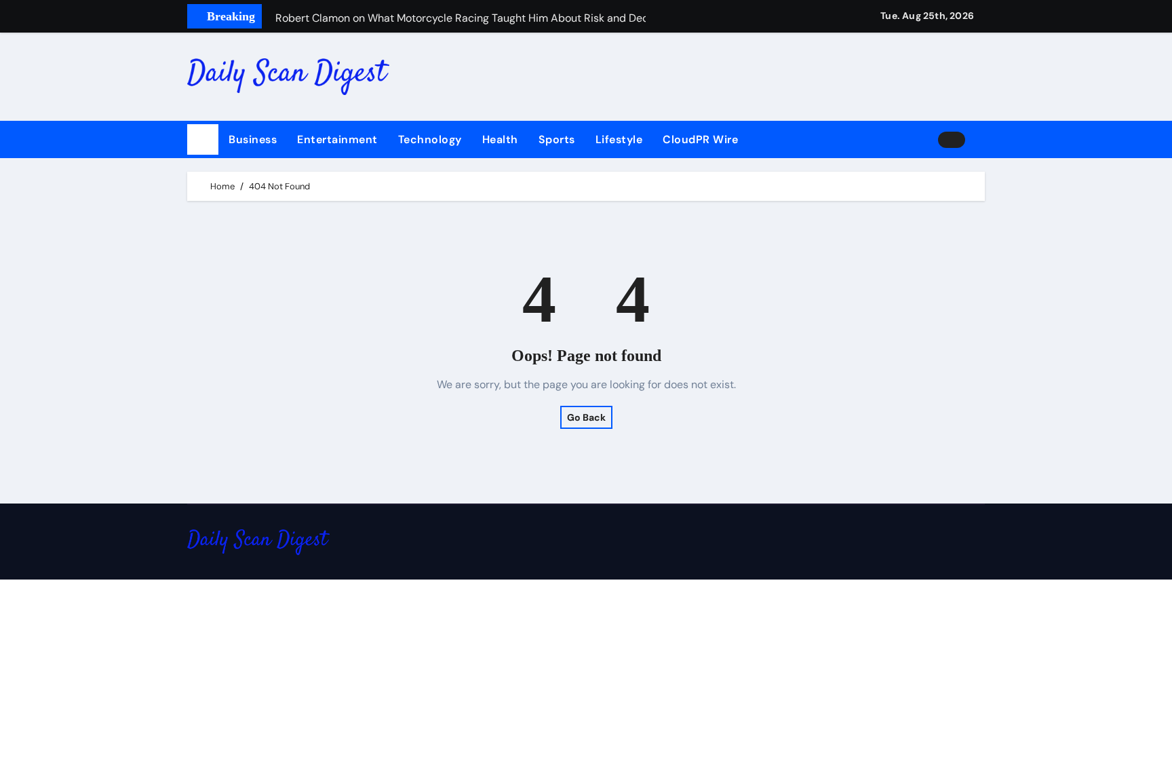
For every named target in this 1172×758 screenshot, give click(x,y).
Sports (557, 139)
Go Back (586, 417)
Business (253, 139)
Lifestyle (619, 139)
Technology (430, 139)
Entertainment (337, 139)
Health (500, 139)
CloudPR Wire (700, 139)
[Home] (202, 139)
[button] (980, 140)
